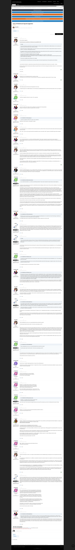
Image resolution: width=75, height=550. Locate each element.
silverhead (16, 177)
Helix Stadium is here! (37, 16)
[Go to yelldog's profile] (16, 97)
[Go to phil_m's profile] (16, 226)
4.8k (16, 378)
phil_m (16, 223)
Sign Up (61, 3)
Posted (23, 38)
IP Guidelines (23, 546)
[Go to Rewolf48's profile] (13, 27)
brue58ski (16, 167)
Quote (22, 69)
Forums (13, 6)
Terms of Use (15, 546)
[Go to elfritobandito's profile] (16, 363)
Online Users (22, 6)
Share (14, 29)
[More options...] (21, 37)
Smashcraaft (16, 73)
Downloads (50, 1)
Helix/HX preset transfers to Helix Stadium (37, 14)
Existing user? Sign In (56, 3)
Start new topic (52, 34)
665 (16, 424)
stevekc (15, 418)
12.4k (16, 184)
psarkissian (16, 382)
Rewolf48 (15, 37)
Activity (18, 4)
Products (39, 1)
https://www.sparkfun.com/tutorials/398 (25, 422)
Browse (14, 4)
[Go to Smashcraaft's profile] (16, 76)
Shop (58, 1)
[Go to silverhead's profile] (16, 180)
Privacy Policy (19, 546)
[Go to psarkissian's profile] (16, 373)
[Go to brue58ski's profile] (16, 170)
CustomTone (44, 1)
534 (16, 79)
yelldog (16, 94)
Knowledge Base (17, 6)
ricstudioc (16, 126)
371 (16, 132)
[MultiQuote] (20, 69)
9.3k (16, 306)
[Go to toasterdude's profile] (16, 117)
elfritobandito (15, 360)
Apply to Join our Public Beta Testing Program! (37, 12)
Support (54, 1)
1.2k (16, 43)
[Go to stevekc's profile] (16, 421)
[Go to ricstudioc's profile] (16, 129)
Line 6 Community (16, 2)
